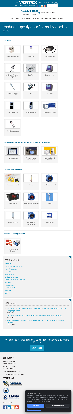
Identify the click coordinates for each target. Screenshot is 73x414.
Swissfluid (8, 290)
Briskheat (8, 263)
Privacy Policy (7, 374)
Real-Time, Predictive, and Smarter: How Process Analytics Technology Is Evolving (34, 316)
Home (11, 19)
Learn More (37, 348)
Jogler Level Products (11, 277)
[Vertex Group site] (37, 2)
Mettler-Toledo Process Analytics (15, 280)
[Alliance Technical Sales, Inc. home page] (37, 11)
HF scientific (8, 271)
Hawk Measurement (11, 269)
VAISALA (7, 293)
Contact (60, 19)
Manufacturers (26, 19)
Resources (52, 19)
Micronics (8, 282)
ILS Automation (9, 274)
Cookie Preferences (18, 374)
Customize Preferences (34, 410)
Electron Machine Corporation (14, 266)
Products (36, 19)
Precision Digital (10, 285)
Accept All (35, 406)
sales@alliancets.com (29, 5)
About (17, 19)
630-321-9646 (19, 5)
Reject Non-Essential (57, 406)
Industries (44, 19)
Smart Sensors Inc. (10, 288)
